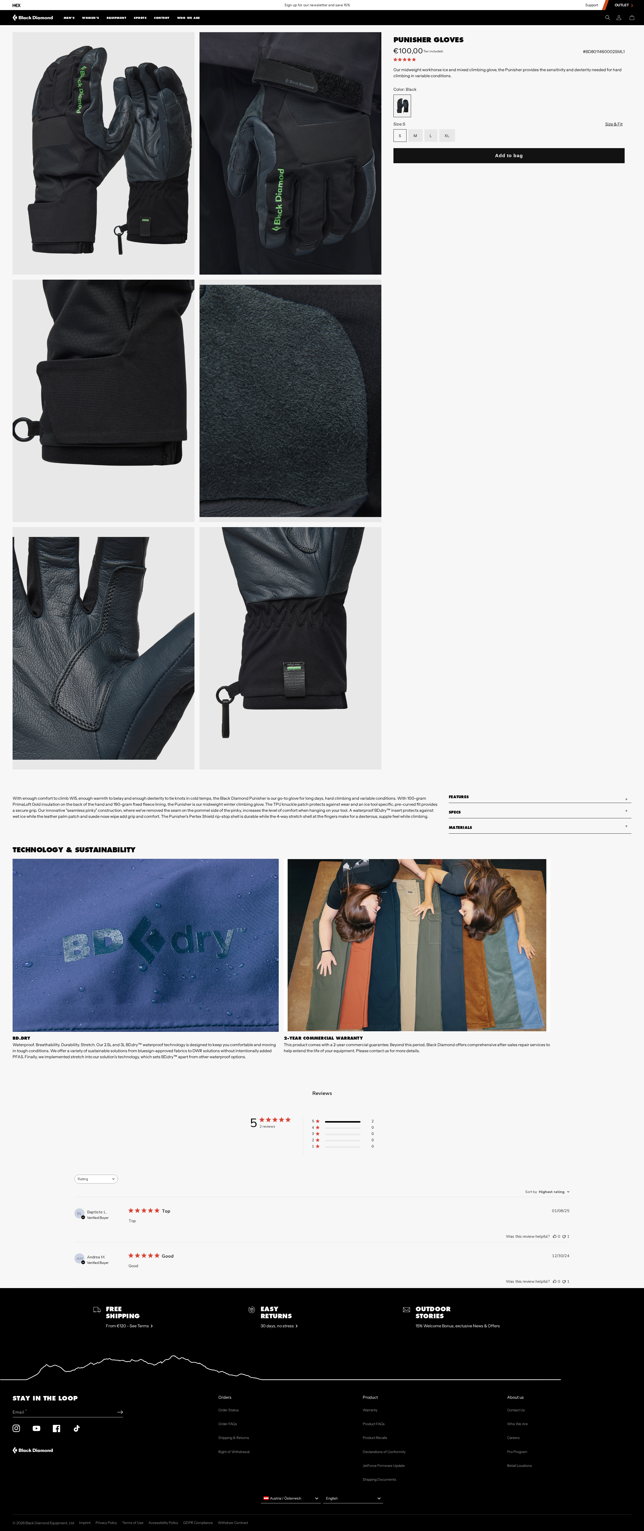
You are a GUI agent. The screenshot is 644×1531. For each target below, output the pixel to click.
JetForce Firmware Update (384, 1465)
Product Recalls (375, 1437)
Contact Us (516, 1410)
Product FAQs (374, 1424)
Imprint (85, 1522)
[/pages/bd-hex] (17, 5)
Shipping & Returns (233, 1437)
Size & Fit (614, 123)
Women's (90, 18)
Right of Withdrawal (234, 1452)
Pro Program (517, 1452)
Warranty (370, 1410)
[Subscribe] (120, 1412)
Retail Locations (519, 1465)
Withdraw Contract (233, 1522)
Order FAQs (227, 1424)
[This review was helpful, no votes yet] (554, 1236)
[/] (33, 17)
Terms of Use (132, 1522)
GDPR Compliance (198, 1522)
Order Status (228, 1410)
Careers (513, 1437)
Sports (140, 18)
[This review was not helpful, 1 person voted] (564, 1236)
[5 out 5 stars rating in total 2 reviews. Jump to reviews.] (405, 59)
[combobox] (96, 1179)
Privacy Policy (106, 1522)
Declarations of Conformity (384, 1452)
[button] (69, 17)
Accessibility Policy (163, 1522)
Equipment (117, 18)
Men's (69, 18)
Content (162, 18)
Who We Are (188, 18)
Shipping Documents (379, 1479)
